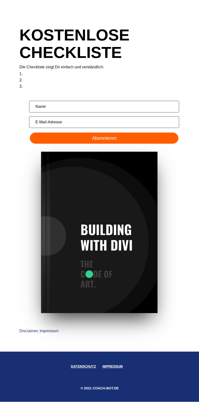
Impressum (112, 366)
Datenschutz (83, 366)
